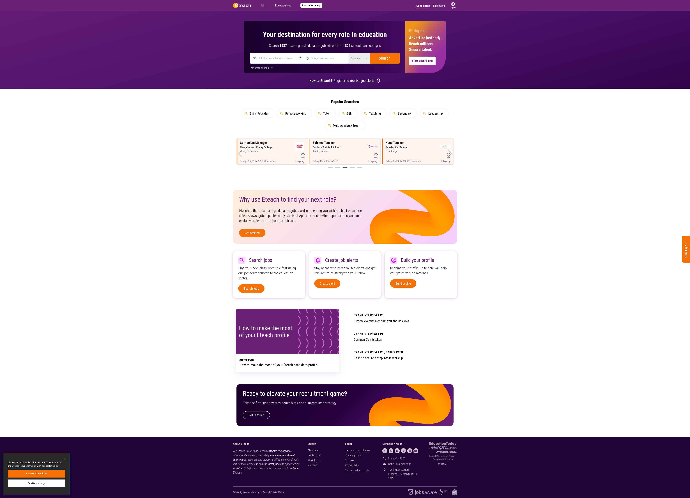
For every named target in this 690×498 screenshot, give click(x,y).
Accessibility (352, 465)
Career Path (394, 352)
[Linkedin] (409, 450)
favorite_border (303, 155)
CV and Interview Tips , (369, 352)
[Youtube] (415, 450)
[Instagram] (397, 450)
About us (313, 450)
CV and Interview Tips (368, 315)
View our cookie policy (47, 466)
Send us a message (399, 464)
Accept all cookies (36, 473)
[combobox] (277, 58)
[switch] (262, 67)
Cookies (349, 460)
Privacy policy (353, 455)
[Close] (65, 459)
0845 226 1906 (396, 458)
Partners (313, 465)
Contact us (314, 455)
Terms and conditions (357, 450)
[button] (453, 5)
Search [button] (385, 58)
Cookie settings (37, 483)
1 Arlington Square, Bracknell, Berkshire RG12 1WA (402, 474)
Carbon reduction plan (358, 470)
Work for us (314, 460)
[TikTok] (403, 450)
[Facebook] (384, 450)
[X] (391, 450)
